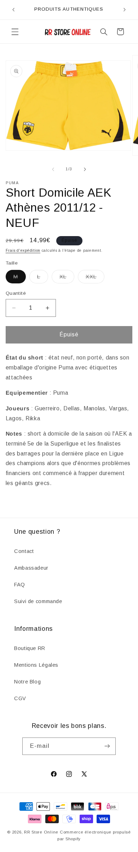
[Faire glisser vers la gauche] (53, 169)
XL (66, 278)
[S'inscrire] (107, 746)
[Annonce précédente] (13, 9)
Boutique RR (29, 648)
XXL (95, 278)
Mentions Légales (36, 665)
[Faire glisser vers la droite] (85, 169)
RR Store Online (41, 832)
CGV (20, 698)
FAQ (19, 584)
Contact (24, 551)
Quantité (16, 293)
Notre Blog (27, 682)
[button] (15, 31)
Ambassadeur (31, 568)
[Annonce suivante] (124, 9)
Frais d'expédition (23, 250)
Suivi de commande (38, 601)
